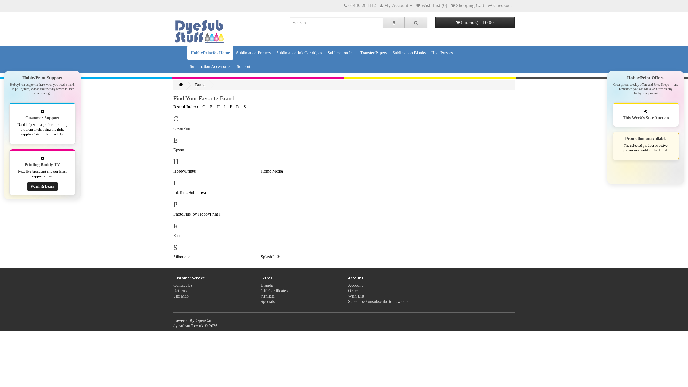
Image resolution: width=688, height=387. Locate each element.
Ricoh (178, 235)
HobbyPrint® (184, 171)
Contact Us (182, 285)
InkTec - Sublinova (189, 192)
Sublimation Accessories (210, 66)
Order (353, 290)
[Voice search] (394, 22)
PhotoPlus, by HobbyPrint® (197, 214)
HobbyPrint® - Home (210, 53)
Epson (178, 150)
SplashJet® (270, 257)
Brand (200, 85)
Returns (180, 290)
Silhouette (181, 257)
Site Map (181, 296)
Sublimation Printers (253, 53)
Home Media (272, 171)
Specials (268, 301)
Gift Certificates (274, 290)
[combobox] (336, 22)
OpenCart (204, 320)
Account (355, 285)
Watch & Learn (42, 186)
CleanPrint (182, 128)
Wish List (356, 296)
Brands (267, 285)
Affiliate (268, 296)
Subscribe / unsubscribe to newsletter (379, 301)
